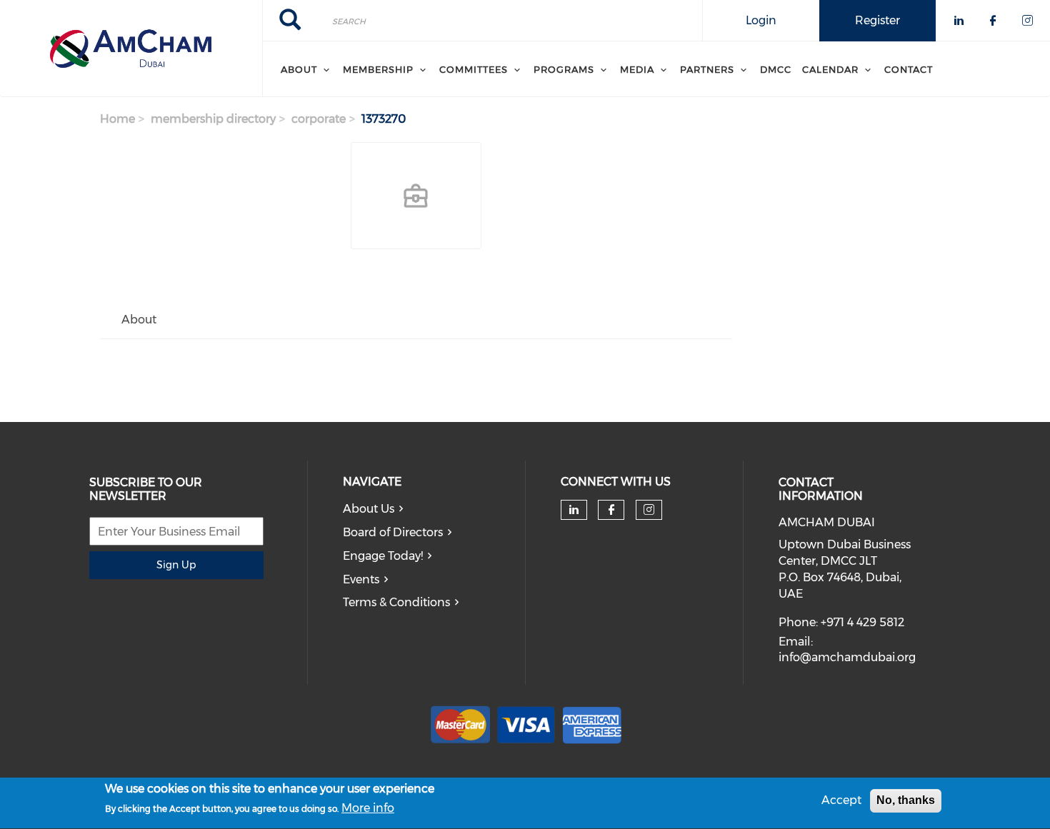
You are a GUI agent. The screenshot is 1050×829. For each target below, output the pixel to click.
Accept (841, 800)
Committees (473, 69)
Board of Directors (393, 532)
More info (367, 808)
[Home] (131, 48)
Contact (908, 69)
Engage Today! (383, 556)
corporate (318, 119)
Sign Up (176, 564)
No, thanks (905, 800)
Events (361, 579)
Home (117, 119)
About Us (368, 509)
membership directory (213, 119)
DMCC (775, 69)
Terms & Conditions (396, 602)
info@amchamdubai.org (847, 657)
